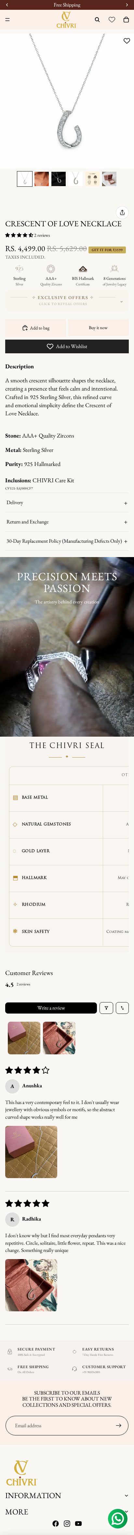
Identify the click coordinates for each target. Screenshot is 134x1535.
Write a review (51, 1007)
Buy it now (98, 327)
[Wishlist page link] (112, 19)
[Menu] (7, 19)
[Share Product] (122, 212)
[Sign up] (119, 1425)
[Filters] (106, 1008)
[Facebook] (56, 1524)
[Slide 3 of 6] (58, 179)
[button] (19, 235)
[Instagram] (67, 1524)
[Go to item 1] (24, 1038)
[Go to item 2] (59, 1038)
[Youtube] (78, 1524)
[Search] (97, 19)
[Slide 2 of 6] (41, 179)
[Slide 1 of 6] (25, 179)
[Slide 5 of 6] (92, 179)
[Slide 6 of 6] (109, 179)
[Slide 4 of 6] (75, 179)
